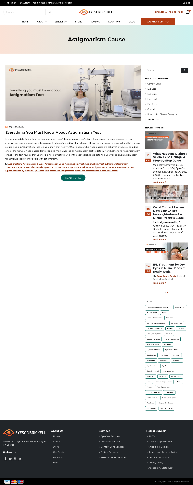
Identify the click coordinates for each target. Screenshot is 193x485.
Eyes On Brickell (153, 371)
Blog (132, 21)
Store (78, 21)
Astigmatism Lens (54, 164)
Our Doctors (59, 452)
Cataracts (169, 318)
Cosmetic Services (110, 441)
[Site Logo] (96, 12)
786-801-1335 (38, 3)
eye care (169, 334)
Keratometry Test (124, 167)
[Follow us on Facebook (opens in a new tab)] (5, 3)
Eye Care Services (153, 339)
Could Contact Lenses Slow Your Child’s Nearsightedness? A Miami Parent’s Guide (169, 213)
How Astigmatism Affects (100, 167)
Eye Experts (50, 167)
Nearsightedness (163, 387)
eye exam (176, 355)
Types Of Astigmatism (87, 170)
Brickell (164, 312)
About (40, 21)
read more (159, 182)
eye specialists (168, 371)
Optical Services (109, 452)
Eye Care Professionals (30, 167)
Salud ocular (153, 119)
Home (25, 21)
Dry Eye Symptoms (154, 334)
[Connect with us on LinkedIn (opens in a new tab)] (15, 3)
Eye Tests (152, 104)
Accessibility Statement (160, 467)
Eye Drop (152, 94)
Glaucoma (162, 376)
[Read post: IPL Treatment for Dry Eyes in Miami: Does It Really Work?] (166, 251)
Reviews (95, 21)
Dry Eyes (181, 328)
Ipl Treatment (176, 376)
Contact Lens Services (112, 446)
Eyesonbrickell (77, 167)
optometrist (169, 392)
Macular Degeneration (164, 382)
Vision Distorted (109, 170)
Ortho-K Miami (152, 398)
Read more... (73, 178)
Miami (178, 382)
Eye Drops (164, 355)
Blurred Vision (152, 312)
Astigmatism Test (74, 164)
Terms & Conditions (158, 457)
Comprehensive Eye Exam (156, 323)
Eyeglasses (164, 360)
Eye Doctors (151, 355)
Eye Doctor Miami (171, 350)
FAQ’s (151, 436)
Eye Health (152, 99)
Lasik (149, 382)
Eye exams (151, 360)
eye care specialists (172, 339)
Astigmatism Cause (33, 164)
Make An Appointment (158, 21)
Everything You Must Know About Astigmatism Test (53, 132)
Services (60, 21)
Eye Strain (150, 376)
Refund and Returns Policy (162, 452)
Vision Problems (166, 408)
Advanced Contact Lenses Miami (159, 307)
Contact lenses (176, 323)
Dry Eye (170, 328)
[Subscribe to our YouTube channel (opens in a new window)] (10, 458)
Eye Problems (167, 366)
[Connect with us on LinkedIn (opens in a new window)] (20, 458)
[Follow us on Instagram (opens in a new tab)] (12, 3)
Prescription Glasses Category (162, 114)
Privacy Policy (155, 462)
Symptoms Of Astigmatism (59, 170)
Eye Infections (152, 366)
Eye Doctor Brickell (154, 350)
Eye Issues (63, 167)
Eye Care (151, 89)
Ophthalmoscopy (14, 170)
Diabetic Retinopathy (154, 328)
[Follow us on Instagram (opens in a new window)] (15, 458)
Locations (114, 21)
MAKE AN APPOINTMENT (60, 3)
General (151, 109)
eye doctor (167, 344)
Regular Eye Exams (166, 403)
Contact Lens (154, 84)
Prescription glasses (169, 398)
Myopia (149, 387)
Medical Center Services (114, 457)
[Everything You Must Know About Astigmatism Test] (73, 93)
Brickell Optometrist (154, 318)
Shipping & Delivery (158, 446)
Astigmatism (15, 164)
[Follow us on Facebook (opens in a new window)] (5, 458)
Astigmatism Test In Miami (99, 164)
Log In (186, 3)
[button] (165, 292)
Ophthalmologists (153, 392)
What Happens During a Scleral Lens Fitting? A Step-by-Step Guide (170, 157)
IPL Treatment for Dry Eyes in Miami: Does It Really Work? (169, 268)
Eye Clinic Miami (153, 344)
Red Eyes (150, 403)
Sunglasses (151, 408)
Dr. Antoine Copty (166, 276)
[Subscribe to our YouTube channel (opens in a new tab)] (8, 3)
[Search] (49, 12)
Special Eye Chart (34, 170)
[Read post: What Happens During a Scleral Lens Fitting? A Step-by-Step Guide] (166, 140)
